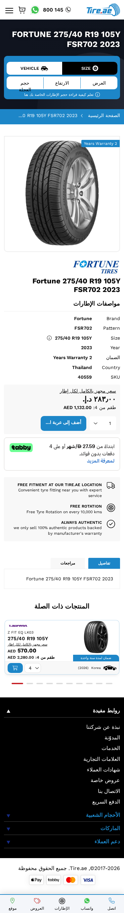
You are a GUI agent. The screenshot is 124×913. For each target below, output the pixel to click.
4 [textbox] (30, 668)
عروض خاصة (105, 780)
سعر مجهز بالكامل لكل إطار (88, 391)
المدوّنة (112, 737)
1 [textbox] (110, 423)
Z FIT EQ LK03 (20, 632)
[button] (17, 683)
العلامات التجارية (101, 759)
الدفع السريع (106, 802)
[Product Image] (96, 637)
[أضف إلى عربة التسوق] (15, 668)
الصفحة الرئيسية (104, 115)
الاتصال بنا (109, 791)
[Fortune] (96, 266)
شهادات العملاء (103, 770)
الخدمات (111, 748)
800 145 (53, 10)
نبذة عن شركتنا (103, 727)
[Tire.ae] (103, 9)
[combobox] (103, 423)
